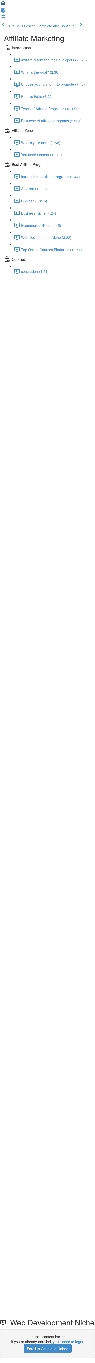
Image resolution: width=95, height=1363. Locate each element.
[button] (3, 4)
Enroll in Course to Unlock (47, 1348)
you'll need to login (68, 1341)
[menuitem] (3, 11)
